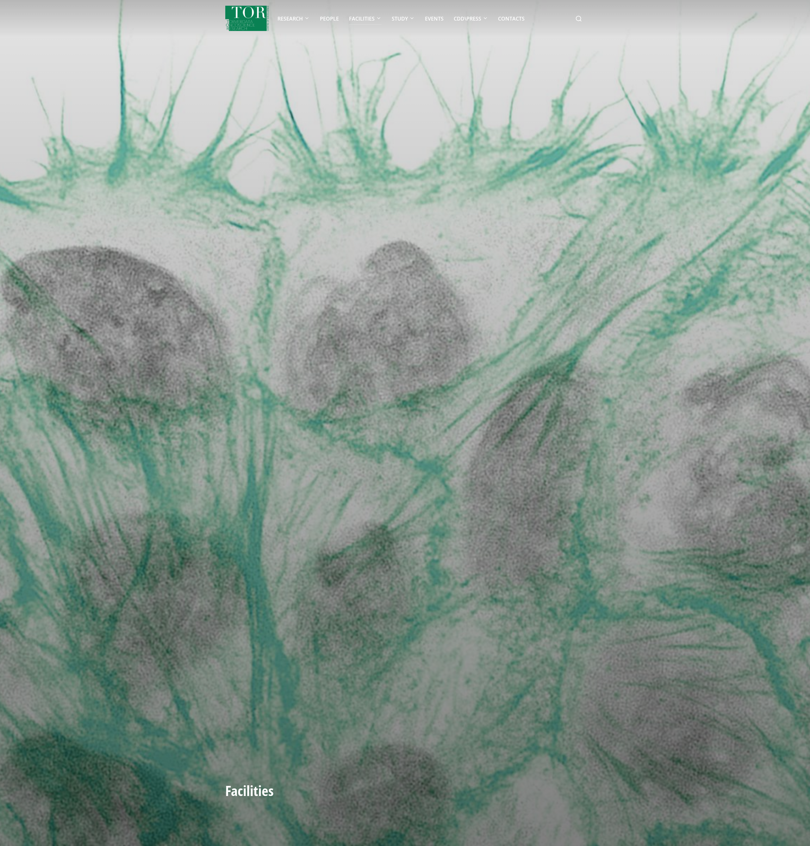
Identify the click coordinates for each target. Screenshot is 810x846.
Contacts (511, 18)
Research (290, 18)
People (329, 18)
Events (434, 18)
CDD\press (467, 18)
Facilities (362, 18)
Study (400, 18)
